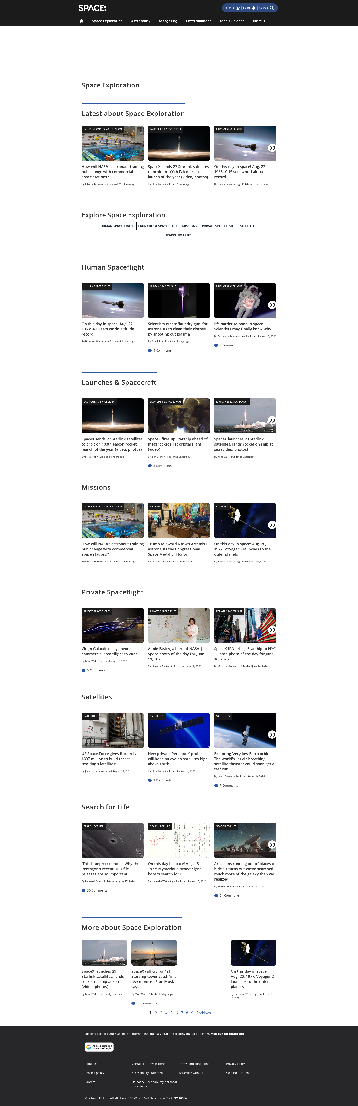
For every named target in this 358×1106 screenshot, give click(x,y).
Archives (203, 1013)
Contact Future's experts (149, 1064)
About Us (91, 1064)
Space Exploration (107, 21)
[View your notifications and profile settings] (254, 8)
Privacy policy (235, 1064)
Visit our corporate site (227, 1034)
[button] (266, 8)
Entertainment (198, 21)
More (257, 21)
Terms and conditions (194, 1064)
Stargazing (168, 21)
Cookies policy (94, 1073)
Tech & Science (232, 21)
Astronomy (140, 21)
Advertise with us (191, 1073)
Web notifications (238, 1073)
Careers (90, 1082)
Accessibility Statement (148, 1073)
